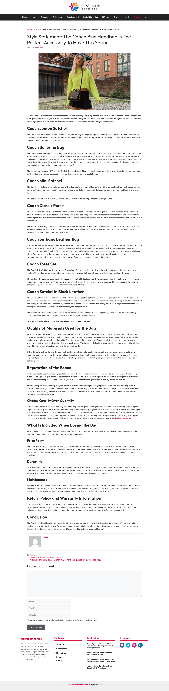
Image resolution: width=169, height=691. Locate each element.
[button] (146, 17)
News (34, 17)
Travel (116, 17)
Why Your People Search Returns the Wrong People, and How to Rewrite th (101, 660)
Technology (57, 17)
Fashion (137, 17)
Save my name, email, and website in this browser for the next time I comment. (64, 620)
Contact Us (61, 648)
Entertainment (73, 17)
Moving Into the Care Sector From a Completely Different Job (100, 667)
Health (126, 17)
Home (24, 17)
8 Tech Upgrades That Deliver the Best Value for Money (99, 653)
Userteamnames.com (79, 684)
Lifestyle (105, 17)
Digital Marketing (90, 17)
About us (60, 644)
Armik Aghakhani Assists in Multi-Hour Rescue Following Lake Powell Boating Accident (100, 646)
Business (44, 17)
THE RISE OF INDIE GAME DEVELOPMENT (46, 558)
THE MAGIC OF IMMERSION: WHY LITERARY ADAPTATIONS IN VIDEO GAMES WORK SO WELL (65, 560)
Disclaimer (61, 653)
